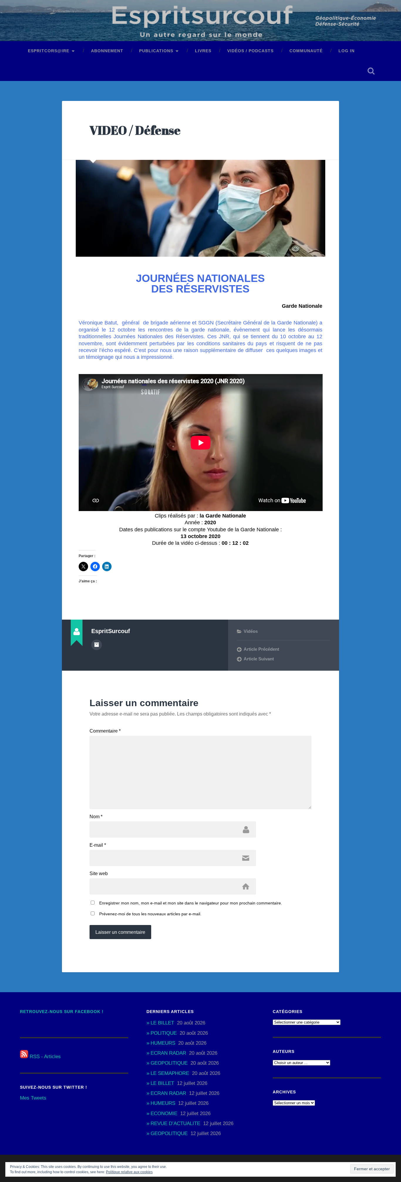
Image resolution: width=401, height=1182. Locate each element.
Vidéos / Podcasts (250, 51)
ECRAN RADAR (168, 1053)
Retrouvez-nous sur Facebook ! (62, 1011)
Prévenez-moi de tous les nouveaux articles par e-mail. (150, 914)
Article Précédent (261, 649)
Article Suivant (259, 658)
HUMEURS (163, 1043)
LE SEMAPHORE (170, 1073)
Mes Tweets (33, 1098)
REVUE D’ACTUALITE (175, 1123)
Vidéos (251, 631)
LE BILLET (162, 1023)
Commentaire (105, 731)
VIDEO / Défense (135, 130)
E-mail (98, 845)
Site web (99, 873)
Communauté (306, 51)
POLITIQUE (164, 1033)
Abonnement (107, 51)
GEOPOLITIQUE (169, 1063)
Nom (96, 816)
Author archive (96, 645)
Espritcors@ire (48, 51)
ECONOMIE (164, 1113)
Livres (203, 51)
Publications (156, 51)
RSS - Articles (44, 1056)
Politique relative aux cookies (129, 1172)
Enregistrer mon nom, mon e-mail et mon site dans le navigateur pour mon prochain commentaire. (190, 903)
